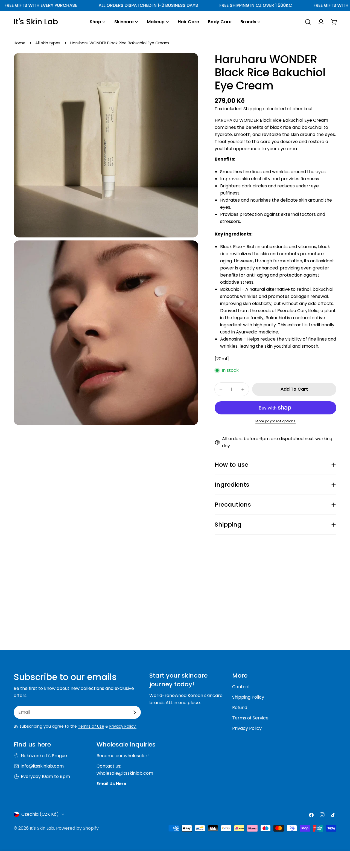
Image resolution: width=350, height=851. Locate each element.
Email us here (111, 783)
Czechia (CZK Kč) (40, 814)
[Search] (307, 21)
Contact (241, 687)
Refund (239, 707)
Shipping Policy (248, 697)
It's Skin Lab (36, 22)
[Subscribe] (134, 712)
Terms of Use (91, 726)
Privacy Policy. (122, 726)
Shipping (252, 109)
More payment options (275, 421)
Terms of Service (250, 718)
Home (19, 43)
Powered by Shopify (77, 828)
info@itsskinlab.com (42, 766)
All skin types (47, 43)
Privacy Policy (247, 728)
